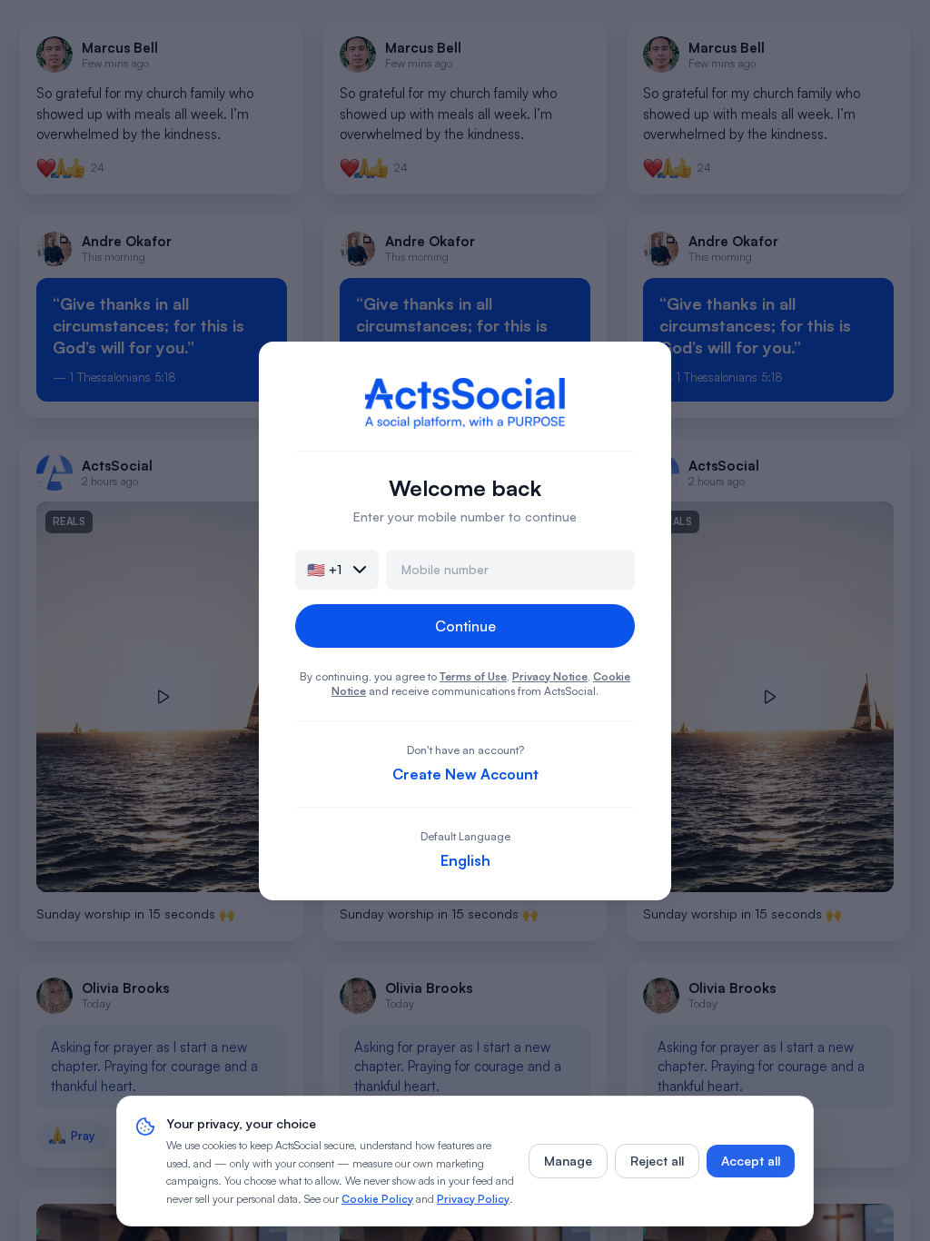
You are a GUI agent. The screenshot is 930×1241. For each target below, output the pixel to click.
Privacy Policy (473, 1199)
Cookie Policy (377, 1199)
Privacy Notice (550, 676)
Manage (568, 1160)
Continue (465, 626)
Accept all (750, 1160)
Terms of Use (473, 676)
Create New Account (465, 774)
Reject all (657, 1160)
